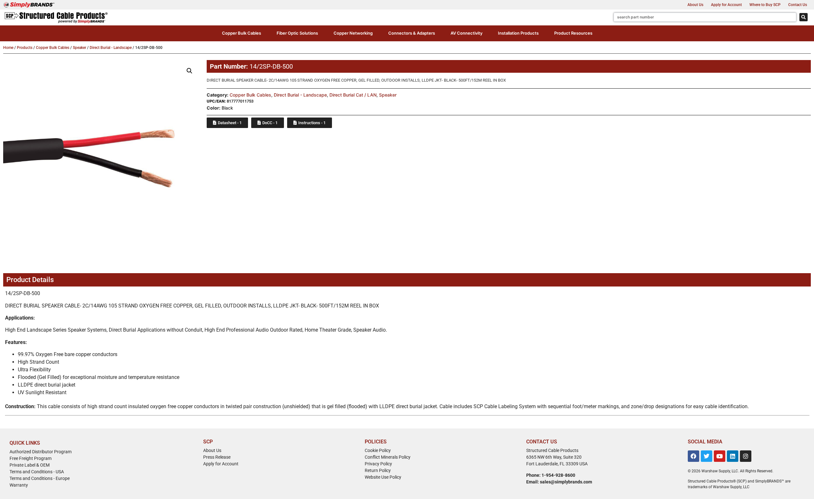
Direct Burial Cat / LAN (352, 95)
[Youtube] (719, 456)
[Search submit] (803, 17)
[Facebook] (693, 456)
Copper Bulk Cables (52, 47)
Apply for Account (726, 5)
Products (24, 47)
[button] (241, 33)
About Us (695, 5)
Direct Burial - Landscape (111, 47)
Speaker (79, 47)
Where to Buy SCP (765, 5)
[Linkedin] (732, 456)
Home (8, 47)
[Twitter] (706, 456)
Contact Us (797, 5)
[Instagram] (745, 456)
